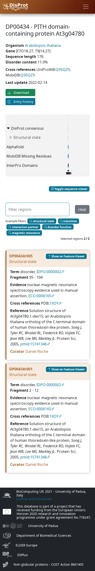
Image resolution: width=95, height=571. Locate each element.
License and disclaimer (34, 499)
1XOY (54, 303)
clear (82, 209)
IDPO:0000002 (48, 271)
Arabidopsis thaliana (43, 45)
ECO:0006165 (39, 295)
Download (21, 92)
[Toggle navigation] (85, 6)
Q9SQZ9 (63, 69)
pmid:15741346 (33, 344)
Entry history (23, 101)
